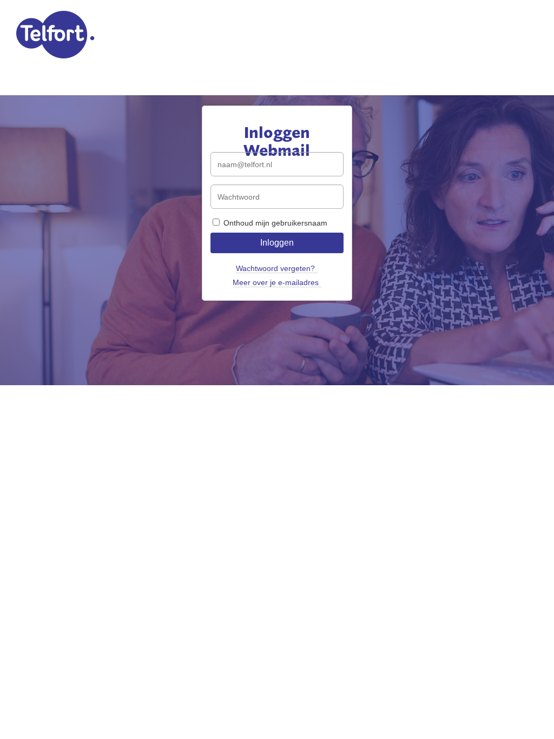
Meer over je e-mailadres (276, 282)
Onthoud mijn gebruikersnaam (274, 223)
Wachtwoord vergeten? (275, 268)
